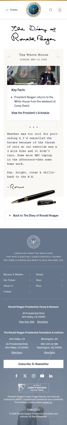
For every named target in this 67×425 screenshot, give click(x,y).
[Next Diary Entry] (58, 57)
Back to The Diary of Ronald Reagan (35, 215)
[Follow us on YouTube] (42, 376)
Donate (39, 274)
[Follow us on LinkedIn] (51, 376)
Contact (7, 291)
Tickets (14, 9)
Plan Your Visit (26, 321)
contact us (47, 402)
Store (38, 280)
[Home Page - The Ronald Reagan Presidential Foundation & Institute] (33, 9)
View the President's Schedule (30, 112)
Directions (42, 321)
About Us (8, 285)
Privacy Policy (33, 409)
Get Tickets (9, 280)
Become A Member (13, 274)
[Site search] (50, 9)
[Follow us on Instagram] (33, 376)
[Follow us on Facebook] (16, 376)
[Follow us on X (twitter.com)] (25, 376)
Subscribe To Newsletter (33, 364)
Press (38, 285)
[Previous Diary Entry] (9, 57)
